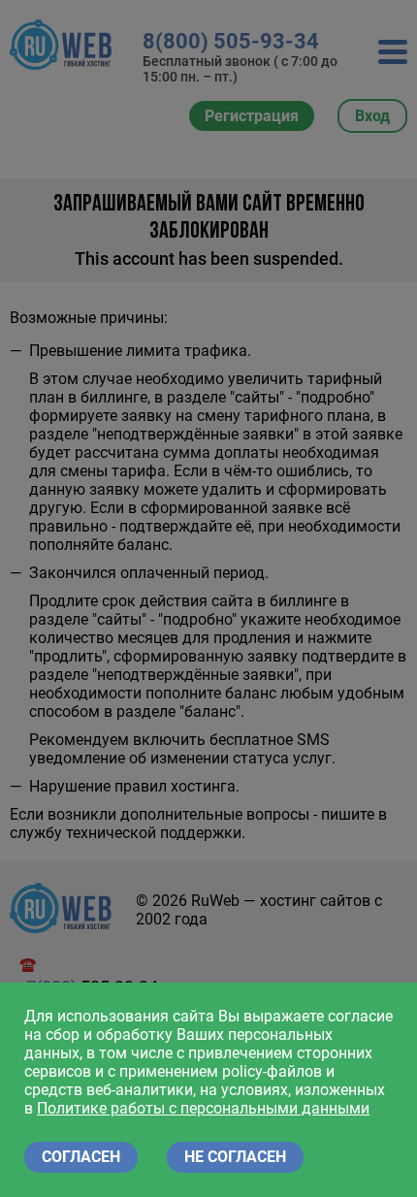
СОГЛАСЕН (81, 1157)
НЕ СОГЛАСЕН (235, 1157)
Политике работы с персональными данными (203, 1108)
